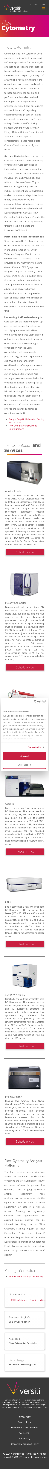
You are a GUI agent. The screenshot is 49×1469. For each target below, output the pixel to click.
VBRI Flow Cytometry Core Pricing (26, 1276)
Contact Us (24, 1433)
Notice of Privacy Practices (24, 1427)
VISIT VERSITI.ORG (37, 4)
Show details (34, 747)
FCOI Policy (24, 1438)
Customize (23, 765)
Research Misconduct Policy (24, 1443)
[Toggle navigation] (43, 9)
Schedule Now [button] (25, 552)
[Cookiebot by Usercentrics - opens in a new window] (34, 702)
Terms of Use (24, 1422)
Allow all (24, 756)
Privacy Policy (24, 1416)
